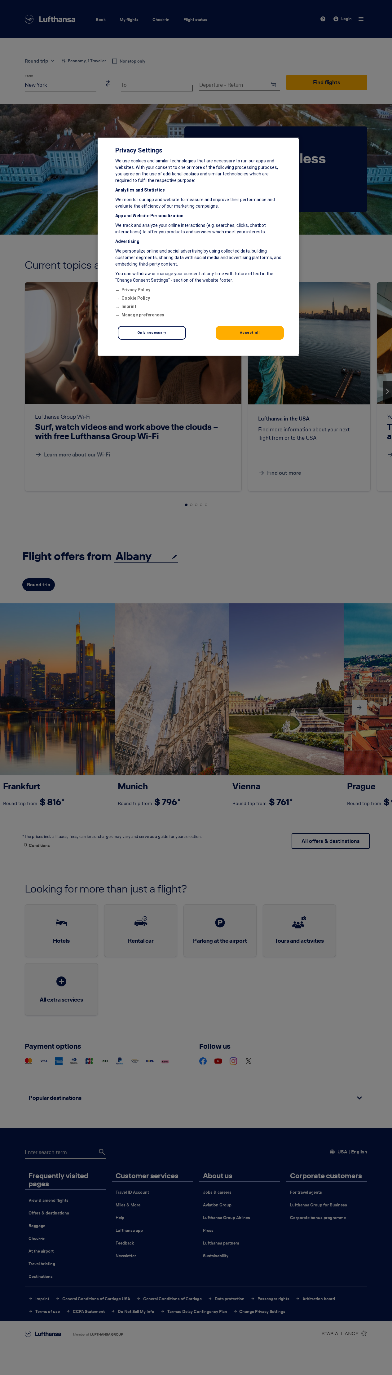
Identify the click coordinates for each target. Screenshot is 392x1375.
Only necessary (151, 332)
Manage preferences (142, 314)
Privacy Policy (135, 289)
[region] (198, 247)
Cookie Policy (135, 298)
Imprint (128, 306)
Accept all (250, 332)
